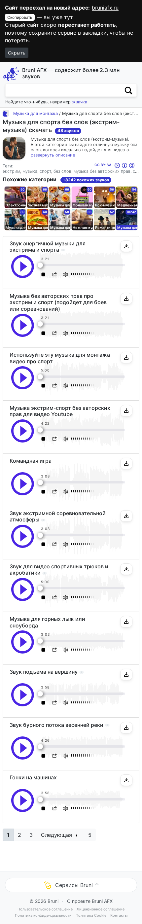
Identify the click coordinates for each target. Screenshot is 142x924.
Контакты (118, 915)
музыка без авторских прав (102, 171)
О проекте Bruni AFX (90, 901)
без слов (62, 171)
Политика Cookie (91, 915)
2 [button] (19, 835)
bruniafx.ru (105, 7)
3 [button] (31, 835)
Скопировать (19, 17)
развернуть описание (53, 155)
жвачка (79, 101)
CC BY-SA (103, 165)
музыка (29, 171)
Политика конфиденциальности (43, 915)
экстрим (11, 171)
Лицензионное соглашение (100, 909)
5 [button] (89, 835)
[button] (126, 246)
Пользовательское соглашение (45, 909)
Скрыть (16, 52)
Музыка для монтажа (35, 113)
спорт (45, 171)
